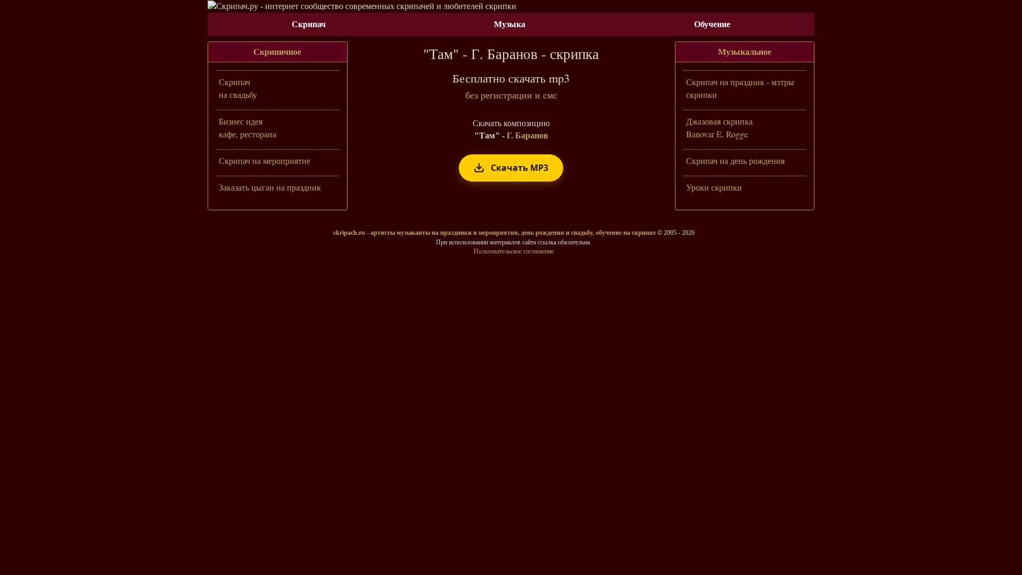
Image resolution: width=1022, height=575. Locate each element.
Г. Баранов (527, 135)
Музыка (509, 24)
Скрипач (309, 24)
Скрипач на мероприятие (264, 160)
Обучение (712, 24)
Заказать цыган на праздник (270, 187)
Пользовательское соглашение (514, 251)
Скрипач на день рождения (735, 160)
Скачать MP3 (519, 168)
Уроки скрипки (714, 187)
